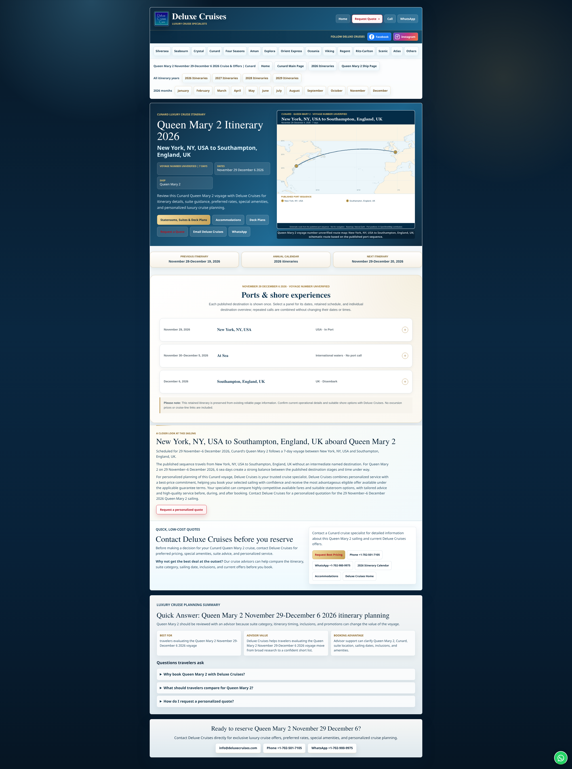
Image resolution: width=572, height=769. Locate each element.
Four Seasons (235, 51)
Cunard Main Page (290, 66)
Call (390, 19)
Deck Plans (257, 220)
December (380, 91)
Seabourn (181, 51)
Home (343, 19)
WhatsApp (407, 19)
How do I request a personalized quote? (199, 701)
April (237, 91)
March (221, 91)
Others (411, 51)
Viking (329, 51)
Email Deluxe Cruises (208, 232)
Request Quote (365, 19)
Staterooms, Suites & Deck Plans (183, 220)
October (337, 91)
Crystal (199, 51)
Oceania (313, 51)
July (279, 91)
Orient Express (291, 51)
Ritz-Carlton (364, 51)
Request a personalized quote (181, 510)
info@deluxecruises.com (238, 748)
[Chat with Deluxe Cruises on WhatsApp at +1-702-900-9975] (561, 758)
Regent (345, 51)
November (357, 91)
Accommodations (228, 220)
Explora (269, 51)
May (251, 91)
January (183, 91)
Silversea (162, 51)
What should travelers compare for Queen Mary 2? (208, 687)
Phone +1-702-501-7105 (365, 555)
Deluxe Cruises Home (359, 576)
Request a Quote (172, 232)
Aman (254, 51)
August (294, 91)
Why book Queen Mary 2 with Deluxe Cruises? (204, 674)
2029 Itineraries (287, 78)
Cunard (215, 51)
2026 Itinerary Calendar (373, 565)
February (203, 91)
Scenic (383, 51)
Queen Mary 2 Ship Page (359, 66)
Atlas (397, 51)
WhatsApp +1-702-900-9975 (332, 565)
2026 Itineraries (322, 66)
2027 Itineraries (226, 78)
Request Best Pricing (329, 555)
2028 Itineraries (257, 78)
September (315, 91)
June (265, 91)
